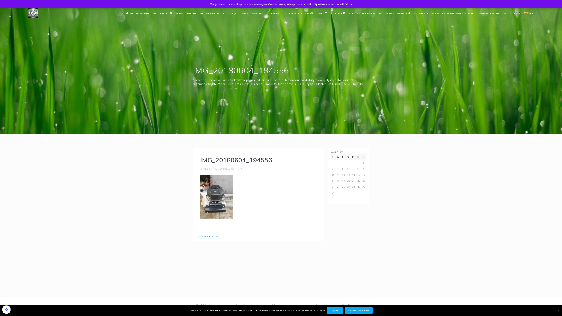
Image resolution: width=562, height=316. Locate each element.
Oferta (271, 13)
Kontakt (337, 13)
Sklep (321, 13)
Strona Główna (139, 13)
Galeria (191, 13)
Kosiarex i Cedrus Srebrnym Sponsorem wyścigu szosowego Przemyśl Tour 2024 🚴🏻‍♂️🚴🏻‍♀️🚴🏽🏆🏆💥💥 (474, 13)
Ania (205, 168)
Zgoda (335, 310)
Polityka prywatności (358, 310)
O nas (179, 13)
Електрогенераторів (362, 13)
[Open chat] (6, 309)
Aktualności (161, 13)
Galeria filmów (209, 13)
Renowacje (230, 13)
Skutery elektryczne (296, 13)
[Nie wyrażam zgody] (558, 310)
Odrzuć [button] (348, 4)
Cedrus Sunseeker (252, 13)
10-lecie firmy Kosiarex (393, 13)
